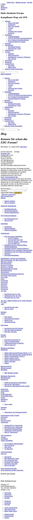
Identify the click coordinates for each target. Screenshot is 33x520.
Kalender (3, 312)
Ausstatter (7, 457)
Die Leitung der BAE (10, 460)
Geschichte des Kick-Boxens (13, 328)
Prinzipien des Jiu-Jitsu (11, 297)
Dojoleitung (8, 227)
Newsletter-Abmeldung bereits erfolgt (17, 386)
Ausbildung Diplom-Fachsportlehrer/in (16, 248)
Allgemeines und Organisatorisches (15, 412)
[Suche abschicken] (19, 129)
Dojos (2, 279)
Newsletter (4, 379)
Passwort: (4, 191)
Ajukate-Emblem (9, 201)
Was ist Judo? (8, 309)
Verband (7, 78)
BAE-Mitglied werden (11, 373)
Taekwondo (4, 422)
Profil (2, 393)
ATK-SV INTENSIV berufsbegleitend (20, 95)
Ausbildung (7, 92)
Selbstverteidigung (10, 230)
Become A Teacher (7, 265)
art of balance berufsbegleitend (18, 97)
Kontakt (29, 2)
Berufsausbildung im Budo (9, 269)
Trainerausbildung (13, 93)
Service (3, 409)
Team (10, 87)
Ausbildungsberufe (10, 209)
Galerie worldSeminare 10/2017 (14, 356)
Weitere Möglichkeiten (11, 212)
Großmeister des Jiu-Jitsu (12, 296)
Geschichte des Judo (11, 307)
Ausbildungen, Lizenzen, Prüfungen (19, 114)
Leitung (10, 85)
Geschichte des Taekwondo (13, 427)
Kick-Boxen (4, 325)
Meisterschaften (13, 112)
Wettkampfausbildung (11, 255)
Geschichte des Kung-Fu (12, 340)
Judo (2, 304)
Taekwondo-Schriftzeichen (13, 430)
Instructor (4, 284)
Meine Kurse (12, 124)
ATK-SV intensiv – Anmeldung (17, 242)
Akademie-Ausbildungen (8, 206)
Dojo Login (4, 277)
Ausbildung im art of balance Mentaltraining (18, 250)
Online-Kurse (5, 391)
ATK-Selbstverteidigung (8, 216)
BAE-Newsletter (6, 263)
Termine (7, 109)
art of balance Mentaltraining (13, 444)
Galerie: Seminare (9, 361)
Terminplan (4, 439)
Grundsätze (11, 81)
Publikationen (8, 107)
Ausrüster (11, 90)
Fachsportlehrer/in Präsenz (17, 99)
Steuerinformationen (11, 211)
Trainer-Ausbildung (7, 440)
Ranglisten (7, 119)
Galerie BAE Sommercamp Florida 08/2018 (18, 355)
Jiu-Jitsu (3, 291)
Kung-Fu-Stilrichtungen (11, 341)
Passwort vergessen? (8, 194)
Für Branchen (8, 449)
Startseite (4, 417)
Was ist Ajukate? (9, 203)
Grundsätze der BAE (10, 464)
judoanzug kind (9, 514)
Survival (3, 419)
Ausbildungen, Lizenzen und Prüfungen (13, 258)
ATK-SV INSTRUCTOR (15, 240)
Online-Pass (10, 2)
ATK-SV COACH (13, 238)
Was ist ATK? (8, 220)
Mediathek (4, 350)
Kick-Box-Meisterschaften (13, 330)
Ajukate (3, 198)
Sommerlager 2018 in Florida (10, 415)
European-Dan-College (5, 154)
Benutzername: (5, 189)
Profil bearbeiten (6, 394)
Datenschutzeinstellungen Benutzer (12, 274)
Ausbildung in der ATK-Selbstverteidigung (17, 252)
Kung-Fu (3, 337)
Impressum (4, 282)
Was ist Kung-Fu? (10, 345)
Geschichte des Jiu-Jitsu (12, 294)
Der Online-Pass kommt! (8, 275)
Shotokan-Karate (9, 322)
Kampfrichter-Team (14, 105)
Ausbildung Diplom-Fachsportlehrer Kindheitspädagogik (15, 246)
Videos (6, 363)
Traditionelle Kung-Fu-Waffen (14, 343)
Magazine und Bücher (7, 348)
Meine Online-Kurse (10, 511)
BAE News (23, 147)
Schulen (3, 401)
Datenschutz (5, 272)
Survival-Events (6, 420)
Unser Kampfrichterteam (9, 468)
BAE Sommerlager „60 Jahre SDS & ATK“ (14, 260)
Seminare (7, 100)
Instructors (4, 287)
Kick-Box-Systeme (10, 332)
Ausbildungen (5, 233)
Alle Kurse (11, 123)
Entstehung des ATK (11, 219)
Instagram (7, 503)
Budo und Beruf (9, 445)
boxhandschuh (9, 516)
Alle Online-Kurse (9, 509)
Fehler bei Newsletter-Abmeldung (15, 383)
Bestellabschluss (6, 270)
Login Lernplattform (10, 508)
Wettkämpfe (8, 102)
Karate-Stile (8, 320)
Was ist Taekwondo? (11, 432)
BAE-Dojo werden (13, 83)
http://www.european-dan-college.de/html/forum (9, 178)
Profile (3, 398)
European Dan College (15, 88)
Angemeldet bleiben (7, 193)
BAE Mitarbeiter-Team (11, 458)
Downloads (8, 117)
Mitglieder (4, 370)
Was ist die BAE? (13, 80)
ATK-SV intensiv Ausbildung (13, 236)
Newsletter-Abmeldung (12, 384)
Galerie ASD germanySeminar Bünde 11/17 (18, 353)
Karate (3, 314)
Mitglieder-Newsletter (8, 376)
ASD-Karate (8, 317)
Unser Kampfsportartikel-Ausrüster (12, 470)
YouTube (7, 504)
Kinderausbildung (9, 228)
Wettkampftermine (14, 104)
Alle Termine (12, 116)
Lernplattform (9, 121)
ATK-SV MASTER (13, 243)
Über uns (3, 454)
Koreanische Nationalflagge (13, 429)
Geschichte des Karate (11, 319)
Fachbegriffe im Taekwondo (13, 425)
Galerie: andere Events (11, 358)
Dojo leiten (7, 447)
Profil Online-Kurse (7, 396)
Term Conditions (6, 435)
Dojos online (8, 404)
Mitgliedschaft (5, 378)
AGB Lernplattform (7, 196)
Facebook (7, 501)
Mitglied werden (20, 2)
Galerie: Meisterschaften (12, 360)
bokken (6, 518)
